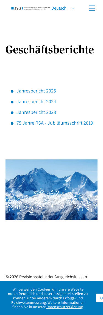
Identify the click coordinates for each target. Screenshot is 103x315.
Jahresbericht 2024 (36, 101)
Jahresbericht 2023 (36, 112)
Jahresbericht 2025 (36, 91)
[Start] (30, 8)
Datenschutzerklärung (64, 306)
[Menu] (92, 8)
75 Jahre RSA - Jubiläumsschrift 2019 (54, 123)
